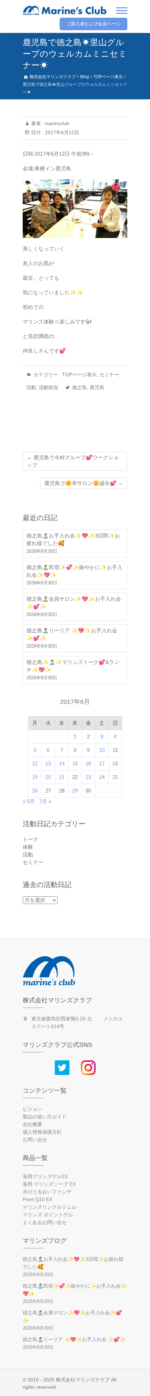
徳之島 (79, 387)
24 (102, 777)
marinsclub (56, 123)
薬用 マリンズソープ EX (49, 1184)
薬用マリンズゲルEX (45, 1176)
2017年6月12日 (61, 132)
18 (115, 763)
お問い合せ (35, 1139)
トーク (30, 839)
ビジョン (32, 1109)
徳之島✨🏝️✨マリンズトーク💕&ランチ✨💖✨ (73, 666)
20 (48, 777)
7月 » (45, 801)
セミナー (109, 374)
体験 (28, 847)
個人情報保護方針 (42, 1132)
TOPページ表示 (79, 374)
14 (62, 763)
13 (48, 763)
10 (102, 750)
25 (115, 777)
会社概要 (32, 1124)
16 (88, 763)
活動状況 (48, 387)
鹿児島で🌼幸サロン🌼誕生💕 (83, 483)
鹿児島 (97, 387)
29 (75, 791)
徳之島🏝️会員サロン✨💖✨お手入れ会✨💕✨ (74, 602)
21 (62, 777)
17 (102, 763)
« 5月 (29, 801)
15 (75, 763)
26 (35, 791)
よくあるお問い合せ (45, 1222)
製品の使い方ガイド (45, 1116)
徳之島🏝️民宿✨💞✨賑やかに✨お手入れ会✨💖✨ (74, 571)
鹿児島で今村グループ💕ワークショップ (73, 461)
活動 (31, 387)
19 (35, 777)
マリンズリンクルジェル (49, 1207)
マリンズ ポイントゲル (48, 1214)
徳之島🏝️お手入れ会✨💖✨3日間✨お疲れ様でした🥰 (73, 539)
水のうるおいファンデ (47, 1191)
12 (35, 763)
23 (88, 777)
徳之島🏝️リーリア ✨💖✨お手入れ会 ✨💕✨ (72, 634)
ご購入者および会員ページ (93, 23)
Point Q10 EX (37, 1199)
